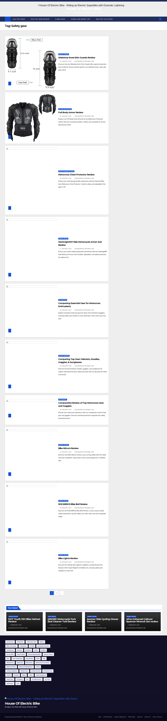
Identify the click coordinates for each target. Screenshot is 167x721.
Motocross (20, 662)
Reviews (16, 675)
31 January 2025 (66, 61)
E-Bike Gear (60, 19)
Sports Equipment (64, 355)
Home (99, 717)
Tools (18, 683)
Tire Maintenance (36, 679)
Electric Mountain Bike (34, 654)
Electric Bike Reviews (40, 19)
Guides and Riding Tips (81, 19)
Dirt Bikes (28, 650)
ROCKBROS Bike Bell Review (73, 504)
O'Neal (38, 667)
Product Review (63, 238)
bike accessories (11, 646)
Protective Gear (47, 671)
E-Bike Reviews (107, 717)
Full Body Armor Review (70, 112)
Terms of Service (157, 717)
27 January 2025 (66, 248)
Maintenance (10, 662)
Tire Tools (47, 679)
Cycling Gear (10, 650)
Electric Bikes (19, 19)
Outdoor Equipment (12, 671)
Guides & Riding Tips (120, 717)
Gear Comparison (17, 658)
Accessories (10, 642)
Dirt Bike (19, 650)
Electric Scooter (48, 654)
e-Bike (36, 650)
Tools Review (52, 616)
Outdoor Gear (24, 671)
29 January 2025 (66, 178)
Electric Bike (10, 654)
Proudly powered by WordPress (14, 717)
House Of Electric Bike (83, 9)
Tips (27, 679)
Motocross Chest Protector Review (76, 174)
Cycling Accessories (43, 646)
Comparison (23, 646)
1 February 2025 (16, 625)
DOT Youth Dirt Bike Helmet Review (24, 620)
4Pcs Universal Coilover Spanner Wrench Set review (142, 620)
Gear (8, 658)
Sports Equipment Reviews (66, 171)
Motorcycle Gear (11, 667)
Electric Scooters (104, 19)
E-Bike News (131, 717)
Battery (42, 642)
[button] (157, 19)
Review (9, 675)
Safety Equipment (41, 675)
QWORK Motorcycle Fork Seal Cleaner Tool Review (62, 620)
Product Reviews (63, 54)
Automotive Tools (31, 642)
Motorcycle (29, 662)
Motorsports (62, 299)
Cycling (32, 646)
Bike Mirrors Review (68, 448)
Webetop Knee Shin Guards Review (76, 57)
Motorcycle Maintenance (26, 667)
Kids (44, 658)
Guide (37, 658)
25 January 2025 (66, 310)
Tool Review (10, 683)
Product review (35, 671)
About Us (139, 717)
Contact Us (147, 717)
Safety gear (10, 679)
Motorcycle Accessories (42, 662)
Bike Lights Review (68, 558)
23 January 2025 (66, 409)
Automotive (20, 642)
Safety (31, 675)
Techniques (20, 679)
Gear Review (29, 658)
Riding (24, 675)
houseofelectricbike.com (84, 61)
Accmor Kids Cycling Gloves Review (102, 620)
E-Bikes (43, 650)
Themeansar (38, 717)
